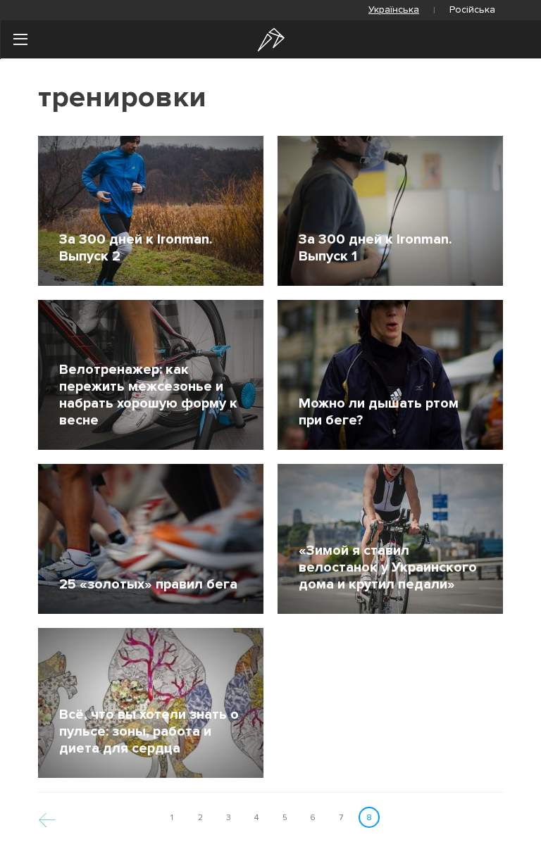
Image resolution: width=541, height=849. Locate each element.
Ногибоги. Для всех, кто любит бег (271, 39)
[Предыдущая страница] (47, 817)
